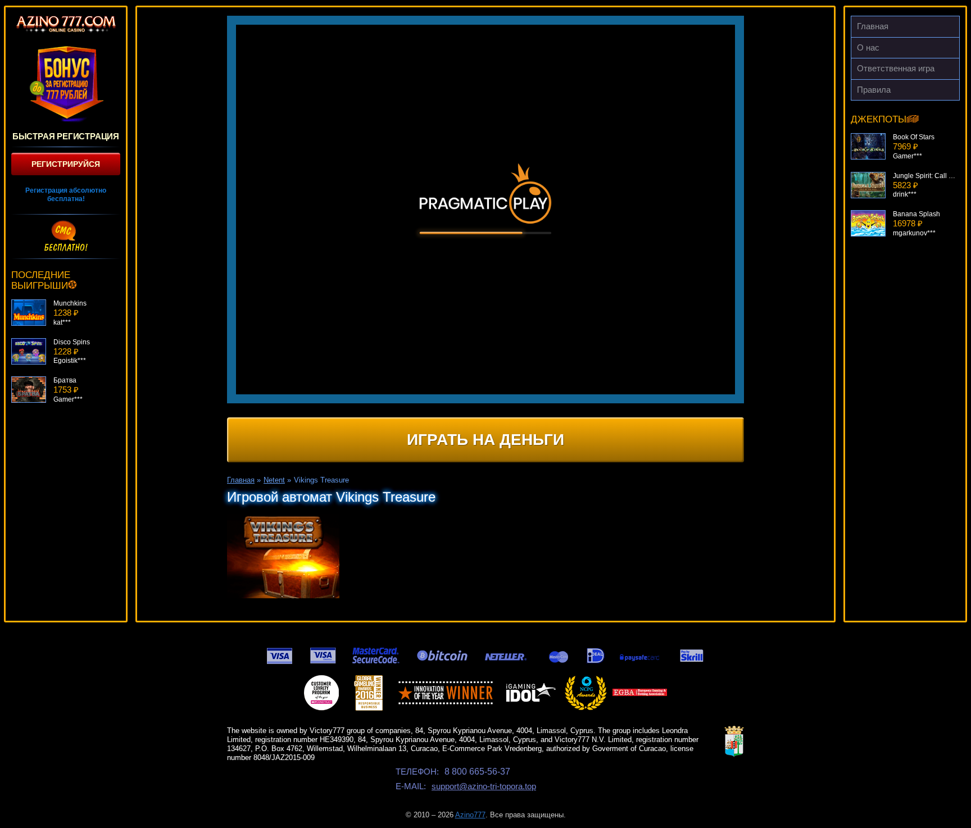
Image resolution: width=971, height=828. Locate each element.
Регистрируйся (65, 164)
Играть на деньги (485, 439)
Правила (874, 89)
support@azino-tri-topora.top (484, 786)
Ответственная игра (895, 68)
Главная (872, 26)
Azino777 (470, 815)
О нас (868, 47)
